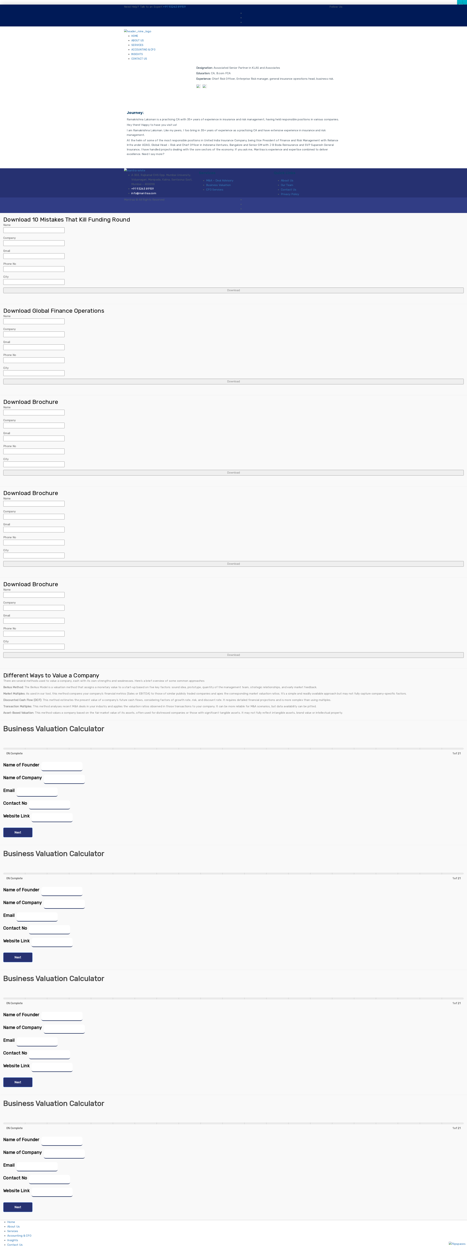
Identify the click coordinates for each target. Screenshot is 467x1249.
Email (6, 251)
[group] (233, 752)
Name (7, 225)
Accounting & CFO (143, 49)
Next (18, 832)
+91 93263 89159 (174, 6)
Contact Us (139, 58)
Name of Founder (21, 764)
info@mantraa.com (143, 193)
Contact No (15, 803)
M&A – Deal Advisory (219, 180)
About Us (137, 40)
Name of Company (22, 777)
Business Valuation (218, 185)
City (6, 276)
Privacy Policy (290, 194)
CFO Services (214, 189)
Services (137, 45)
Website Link (16, 816)
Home (134, 36)
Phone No (9, 263)
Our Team (287, 185)
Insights (137, 54)
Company (9, 238)
